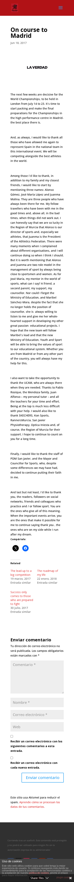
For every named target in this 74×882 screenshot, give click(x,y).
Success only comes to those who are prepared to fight (21, 598)
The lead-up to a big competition (21, 573)
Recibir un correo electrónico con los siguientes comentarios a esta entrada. (36, 746)
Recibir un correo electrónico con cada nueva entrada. (33, 765)
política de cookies (39, 873)
